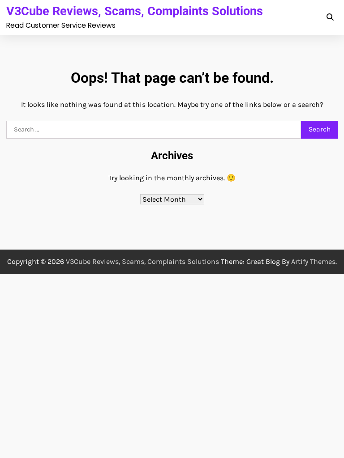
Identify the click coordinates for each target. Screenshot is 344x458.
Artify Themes (313, 261)
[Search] (330, 17)
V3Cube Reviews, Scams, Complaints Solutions (134, 11)
